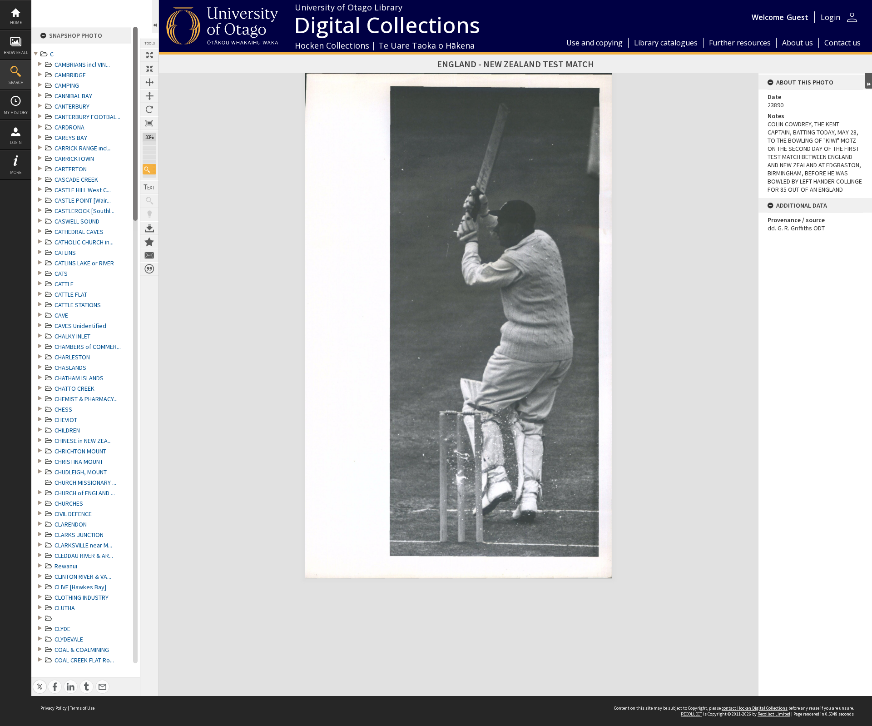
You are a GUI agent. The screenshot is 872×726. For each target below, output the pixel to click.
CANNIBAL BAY (73, 96)
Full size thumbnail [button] (149, 55)
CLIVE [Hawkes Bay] (80, 587)
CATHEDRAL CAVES (79, 232)
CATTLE (64, 284)
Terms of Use (82, 708)
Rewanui (65, 566)
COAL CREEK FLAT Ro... (84, 660)
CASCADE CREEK (76, 179)
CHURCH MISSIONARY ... (85, 482)
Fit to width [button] (149, 82)
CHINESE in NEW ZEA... (83, 441)
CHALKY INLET (72, 336)
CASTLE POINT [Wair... (82, 200)
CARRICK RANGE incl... (83, 148)
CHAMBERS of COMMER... (87, 347)
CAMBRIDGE (70, 75)
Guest (797, 17)
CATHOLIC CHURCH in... (84, 242)
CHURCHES (68, 503)
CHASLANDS (70, 367)
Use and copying (594, 43)
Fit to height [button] (149, 96)
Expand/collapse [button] (868, 81)
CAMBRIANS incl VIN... (82, 64)
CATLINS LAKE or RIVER (84, 263)
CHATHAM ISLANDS (79, 378)
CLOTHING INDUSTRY (81, 597)
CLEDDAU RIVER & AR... (83, 556)
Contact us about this (149, 255)
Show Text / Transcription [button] (149, 187)
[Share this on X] (40, 682)
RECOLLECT (691, 714)
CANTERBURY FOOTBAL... (87, 117)
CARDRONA (69, 127)
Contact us (842, 43)
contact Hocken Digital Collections (755, 708)
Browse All (16, 52)
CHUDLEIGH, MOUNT (80, 472)
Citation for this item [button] (149, 269)
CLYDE (62, 629)
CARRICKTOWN (74, 158)
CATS (61, 273)
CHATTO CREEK (74, 388)
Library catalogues (666, 43)
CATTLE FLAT (70, 294)
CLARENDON (70, 524)
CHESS (63, 409)
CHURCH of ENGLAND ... (84, 493)
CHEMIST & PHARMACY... (86, 399)
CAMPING (66, 85)
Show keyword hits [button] (149, 201)
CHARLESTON (72, 357)
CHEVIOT (65, 420)
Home (16, 22)
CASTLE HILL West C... (82, 190)
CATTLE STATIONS (77, 305)
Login (16, 142)
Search (16, 82)
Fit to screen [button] (149, 68)
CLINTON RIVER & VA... (82, 576)
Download (149, 228)
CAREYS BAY (70, 138)
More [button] (15, 172)
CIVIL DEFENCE (73, 514)
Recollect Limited (774, 714)
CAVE (61, 315)
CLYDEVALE (68, 639)
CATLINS (65, 253)
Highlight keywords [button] (149, 214)
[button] (149, 169)
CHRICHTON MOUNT (80, 451)
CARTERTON (70, 169)
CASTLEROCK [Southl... (84, 211)
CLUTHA (64, 608)
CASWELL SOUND (76, 221)
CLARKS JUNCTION (79, 535)
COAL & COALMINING (81, 650)
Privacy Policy (53, 708)
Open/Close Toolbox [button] (155, 16)
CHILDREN (67, 430)
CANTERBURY (71, 106)
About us (797, 43)
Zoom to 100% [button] (149, 123)
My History (16, 112)
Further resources (740, 43)
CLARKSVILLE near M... (83, 545)
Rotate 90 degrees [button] (149, 109)
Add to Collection (149, 242)
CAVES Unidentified (80, 326)
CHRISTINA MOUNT (78, 461)
